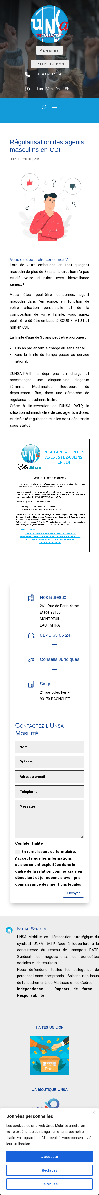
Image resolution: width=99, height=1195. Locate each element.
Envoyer (73, 893)
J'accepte (49, 1157)
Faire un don (50, 64)
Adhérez (49, 50)
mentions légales (65, 884)
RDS (37, 159)
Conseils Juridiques (59, 659)
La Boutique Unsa (49, 1089)
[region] (49, 1151)
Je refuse (49, 1184)
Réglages (49, 1170)
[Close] (94, 1112)
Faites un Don (49, 1027)
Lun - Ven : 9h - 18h (53, 89)
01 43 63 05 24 (49, 74)
